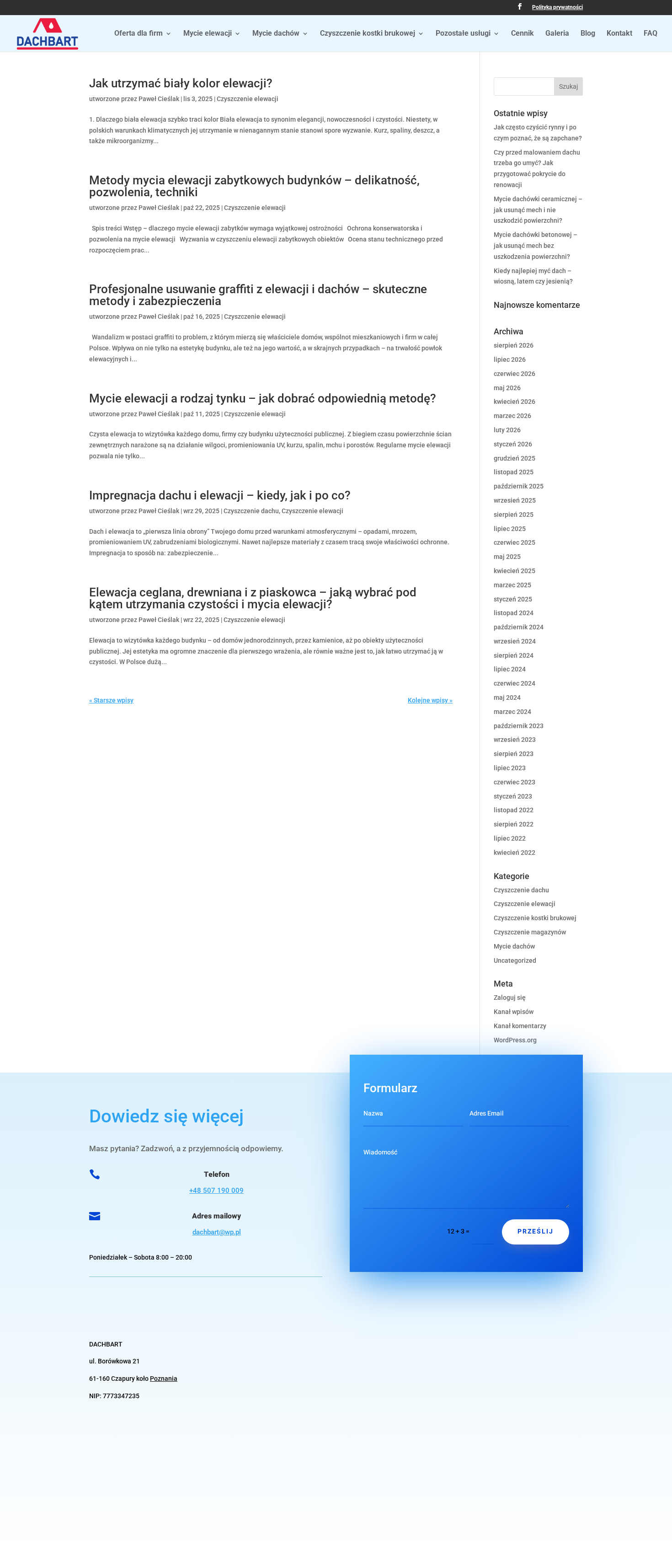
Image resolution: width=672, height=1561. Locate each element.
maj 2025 (507, 556)
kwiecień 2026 (514, 401)
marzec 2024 (512, 711)
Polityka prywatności (557, 8)
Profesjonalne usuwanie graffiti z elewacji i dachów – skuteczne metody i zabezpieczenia (258, 295)
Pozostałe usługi (463, 34)
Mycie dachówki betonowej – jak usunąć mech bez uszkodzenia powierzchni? (535, 245)
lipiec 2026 (510, 359)
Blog (588, 34)
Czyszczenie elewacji (247, 98)
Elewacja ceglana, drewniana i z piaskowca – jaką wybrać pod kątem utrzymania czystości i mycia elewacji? (252, 598)
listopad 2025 (513, 472)
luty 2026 (507, 430)
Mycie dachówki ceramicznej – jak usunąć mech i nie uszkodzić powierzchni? (538, 210)
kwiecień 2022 (514, 852)
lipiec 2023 (510, 768)
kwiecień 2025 (514, 570)
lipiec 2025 (510, 528)
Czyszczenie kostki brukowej (367, 34)
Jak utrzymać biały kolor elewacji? (180, 83)
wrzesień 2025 (515, 500)
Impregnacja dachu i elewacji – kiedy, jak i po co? (220, 495)
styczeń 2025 (513, 599)
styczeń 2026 (513, 444)
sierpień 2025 (513, 514)
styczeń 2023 (513, 796)
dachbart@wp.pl (216, 1232)
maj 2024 (507, 697)
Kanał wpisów (513, 1011)
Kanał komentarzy (520, 1026)
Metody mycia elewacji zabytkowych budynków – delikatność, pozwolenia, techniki (254, 186)
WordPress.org (515, 1040)
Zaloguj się (510, 997)
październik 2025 (519, 486)
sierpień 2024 (513, 655)
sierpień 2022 (513, 824)
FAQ (650, 34)
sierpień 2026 (513, 345)
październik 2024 (519, 627)
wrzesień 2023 (515, 739)
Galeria (557, 34)
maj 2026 (507, 388)
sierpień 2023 (513, 753)
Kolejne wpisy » (430, 700)
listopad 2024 (513, 613)
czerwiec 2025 (514, 542)
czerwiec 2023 (514, 782)
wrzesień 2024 (515, 641)
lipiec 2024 (510, 669)
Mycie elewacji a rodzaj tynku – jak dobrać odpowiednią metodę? (262, 398)
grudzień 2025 (514, 458)
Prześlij (535, 1231)
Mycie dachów (275, 34)
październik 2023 (519, 726)
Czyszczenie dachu (251, 511)
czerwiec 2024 (514, 683)
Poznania (163, 1378)
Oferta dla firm (138, 34)
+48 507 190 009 (216, 1190)
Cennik (522, 34)
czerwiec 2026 (514, 373)
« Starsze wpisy (111, 700)
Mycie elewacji (207, 34)
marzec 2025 (512, 585)
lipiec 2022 (510, 838)
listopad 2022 (513, 810)
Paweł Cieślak (159, 98)
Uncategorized (515, 960)
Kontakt (619, 34)
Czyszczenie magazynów (530, 932)
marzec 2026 (512, 415)
